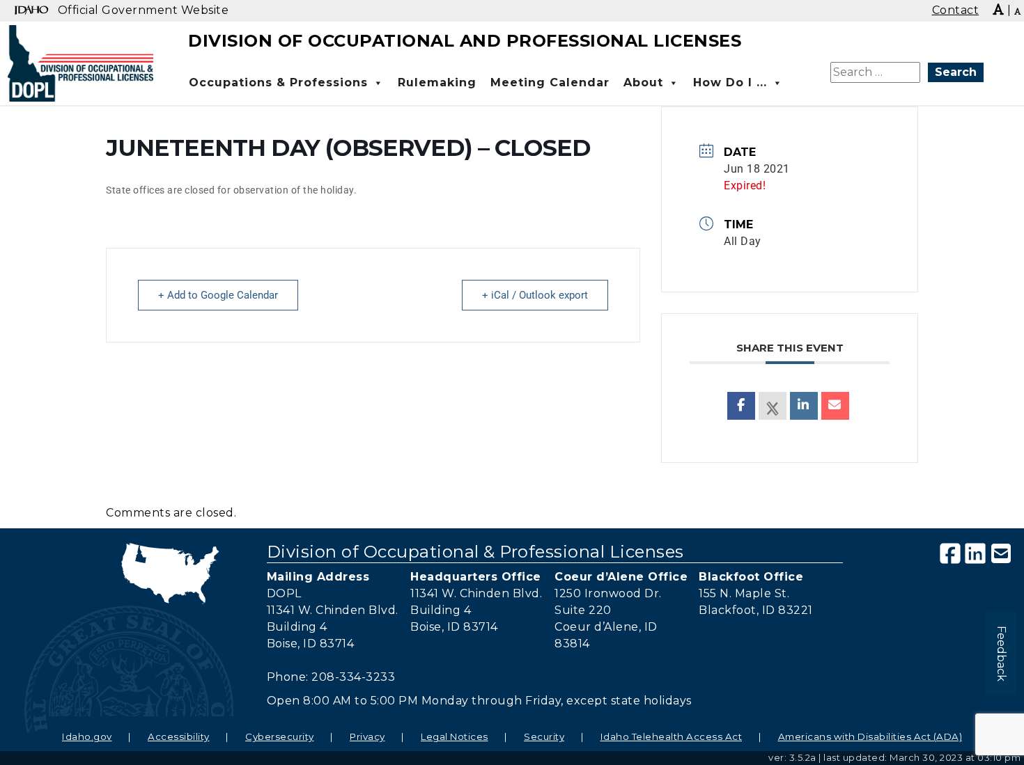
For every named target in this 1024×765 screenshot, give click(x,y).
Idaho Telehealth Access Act (671, 736)
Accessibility (179, 736)
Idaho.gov (87, 736)
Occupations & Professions (278, 82)
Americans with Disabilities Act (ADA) (870, 736)
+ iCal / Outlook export (535, 295)
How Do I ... (730, 82)
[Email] (835, 406)
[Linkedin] (804, 406)
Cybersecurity (279, 736)
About (643, 82)
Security (544, 736)
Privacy (367, 736)
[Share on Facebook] (741, 406)
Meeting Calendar (550, 82)
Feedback (1001, 653)
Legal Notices (454, 736)
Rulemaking (437, 82)
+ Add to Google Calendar (218, 295)
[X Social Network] (772, 406)
